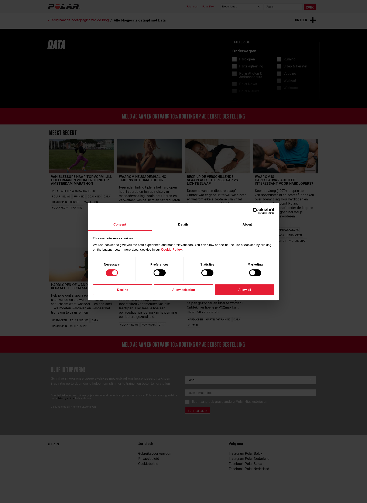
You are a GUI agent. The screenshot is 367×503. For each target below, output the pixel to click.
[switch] (160, 272)
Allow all (244, 290)
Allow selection (183, 290)
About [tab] (247, 224)
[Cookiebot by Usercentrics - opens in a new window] (255, 211)
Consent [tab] (119, 224)
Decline (122, 290)
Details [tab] (183, 224)
